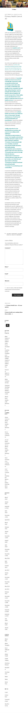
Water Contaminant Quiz (7, 381)
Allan (20, 14)
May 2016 (7, 558)
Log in (6, 692)
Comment (8, 248)
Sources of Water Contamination (7, 373)
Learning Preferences (7, 435)
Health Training (16, 234)
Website (7, 280)
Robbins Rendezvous (11, 3)
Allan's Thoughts (12, 233)
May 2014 (7, 586)
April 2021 (7, 519)
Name (7, 266)
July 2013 (7, 589)
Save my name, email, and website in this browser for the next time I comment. (13, 289)
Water (6, 676)
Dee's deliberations (7, 649)
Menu (14, 9)
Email (6, 273)
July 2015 (7, 570)
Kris (6, 432)
